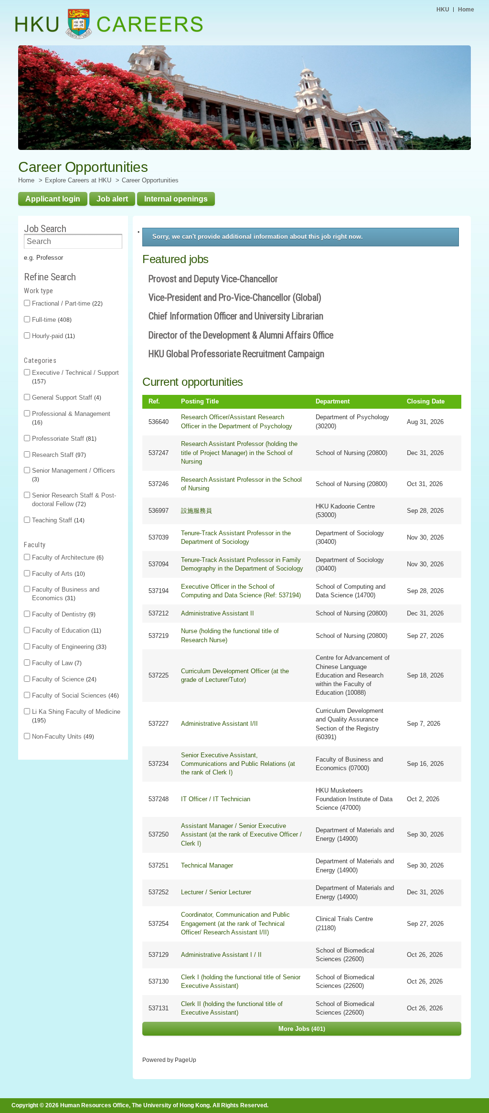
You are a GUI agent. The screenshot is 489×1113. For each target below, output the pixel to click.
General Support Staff (65, 397)
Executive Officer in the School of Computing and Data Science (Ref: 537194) (241, 591)
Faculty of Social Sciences (74, 695)
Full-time (51, 319)
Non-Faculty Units (62, 736)
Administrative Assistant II (217, 613)
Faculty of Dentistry (63, 614)
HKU (442, 9)
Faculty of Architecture (67, 557)
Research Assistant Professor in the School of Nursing (241, 484)
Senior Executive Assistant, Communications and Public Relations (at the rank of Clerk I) (238, 764)
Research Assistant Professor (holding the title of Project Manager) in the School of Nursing (239, 452)
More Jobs (300, 1028)
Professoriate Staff (63, 438)
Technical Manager (207, 865)
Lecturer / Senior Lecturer (216, 892)
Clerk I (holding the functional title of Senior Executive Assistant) (240, 981)
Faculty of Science (63, 679)
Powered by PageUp (169, 1060)
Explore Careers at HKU (78, 180)
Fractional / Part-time (66, 303)
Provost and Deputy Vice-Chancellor (213, 279)
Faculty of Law (56, 663)
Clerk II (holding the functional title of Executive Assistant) (232, 1008)
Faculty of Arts (57, 573)
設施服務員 (196, 510)
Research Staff (58, 454)
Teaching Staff (57, 520)
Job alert (112, 198)
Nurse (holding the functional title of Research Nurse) (230, 635)
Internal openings (176, 198)
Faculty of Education (65, 630)
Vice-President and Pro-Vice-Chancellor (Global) (235, 297)
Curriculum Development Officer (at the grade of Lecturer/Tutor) (235, 675)
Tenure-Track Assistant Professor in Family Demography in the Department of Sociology (242, 564)
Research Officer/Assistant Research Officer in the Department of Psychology (236, 421)
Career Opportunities (150, 180)
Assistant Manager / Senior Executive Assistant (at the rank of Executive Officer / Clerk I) (241, 834)
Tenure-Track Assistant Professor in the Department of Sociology (236, 537)
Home (466, 9)
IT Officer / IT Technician (215, 799)
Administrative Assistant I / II (221, 954)
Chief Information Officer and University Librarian (236, 316)
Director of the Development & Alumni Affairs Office (241, 335)
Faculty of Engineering (68, 646)
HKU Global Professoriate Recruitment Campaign (236, 354)
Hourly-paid (52, 335)
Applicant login (52, 198)
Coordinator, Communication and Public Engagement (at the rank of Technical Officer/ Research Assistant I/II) (235, 923)
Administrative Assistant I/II (219, 723)
